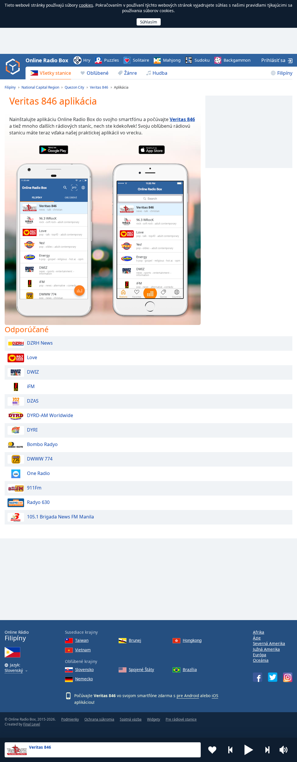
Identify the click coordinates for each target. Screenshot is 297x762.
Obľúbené (97, 73)
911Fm (34, 488)
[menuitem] (50, 73)
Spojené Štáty (141, 669)
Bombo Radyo (42, 444)
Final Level (31, 724)
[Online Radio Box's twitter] (272, 677)
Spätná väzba (131, 719)
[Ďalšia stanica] (267, 750)
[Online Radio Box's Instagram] (287, 677)
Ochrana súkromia (99, 719)
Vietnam (83, 650)
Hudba (160, 73)
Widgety (153, 719)
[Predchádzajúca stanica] (231, 750)
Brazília (190, 669)
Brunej (135, 640)
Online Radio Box (47, 60)
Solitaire (141, 60)
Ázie (257, 638)
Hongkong (192, 640)
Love (32, 357)
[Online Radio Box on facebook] (257, 677)
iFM (31, 386)
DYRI (32, 430)
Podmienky (70, 719)
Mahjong (172, 60)
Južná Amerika (266, 649)
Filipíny (284, 73)
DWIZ (33, 372)
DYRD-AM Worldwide (50, 415)
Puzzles (111, 60)
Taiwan (81, 640)
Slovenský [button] (14, 670)
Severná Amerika (269, 643)
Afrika (258, 632)
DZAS (33, 401)
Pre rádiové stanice (181, 719)
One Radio (38, 473)
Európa (259, 654)
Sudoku (202, 60)
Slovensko (84, 669)
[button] (249, 750)
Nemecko (84, 678)
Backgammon (237, 60)
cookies (86, 5)
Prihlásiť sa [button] (273, 60)
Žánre (130, 73)
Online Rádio (17, 635)
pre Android (188, 695)
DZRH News (40, 343)
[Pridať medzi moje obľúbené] (212, 750)
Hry (86, 60)
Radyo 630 (38, 502)
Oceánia (261, 660)
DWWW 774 (39, 459)
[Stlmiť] (285, 750)
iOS (215, 695)
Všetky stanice (55, 73)
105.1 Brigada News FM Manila (60, 517)
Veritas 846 (182, 119)
